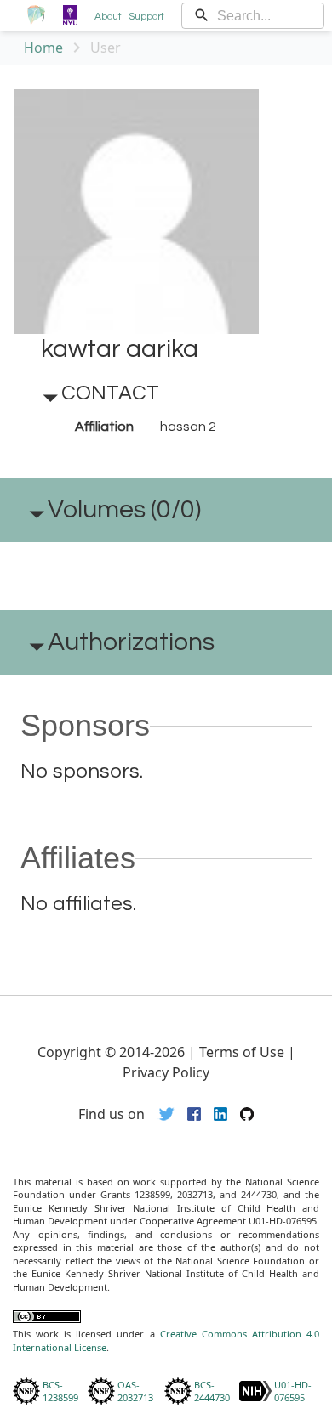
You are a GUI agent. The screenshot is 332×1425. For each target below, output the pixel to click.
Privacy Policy (166, 1072)
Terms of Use (241, 1052)
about (108, 16)
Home (43, 47)
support (146, 16)
